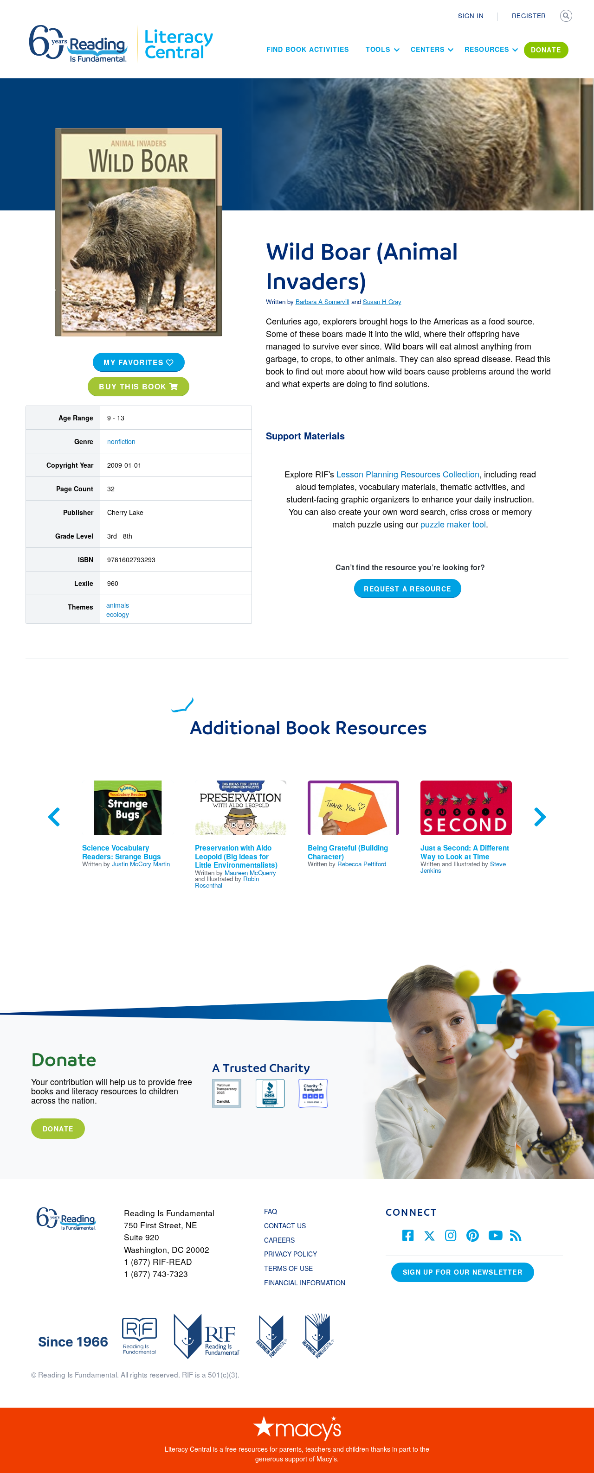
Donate (58, 1128)
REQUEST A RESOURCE (407, 588)
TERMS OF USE (293, 1268)
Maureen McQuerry (250, 872)
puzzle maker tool (453, 524)
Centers (427, 49)
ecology (117, 614)
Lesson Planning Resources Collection (407, 474)
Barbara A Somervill (322, 301)
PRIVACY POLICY (290, 1253)
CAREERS (279, 1239)
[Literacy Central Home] (178, 29)
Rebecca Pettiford (361, 863)
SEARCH (567, 17)
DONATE (546, 49)
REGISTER (529, 15)
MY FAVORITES (134, 362)
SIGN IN (471, 15)
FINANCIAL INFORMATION (304, 1282)
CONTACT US (287, 1225)
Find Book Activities (307, 49)
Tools (378, 49)
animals (117, 605)
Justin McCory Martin (141, 863)
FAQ (270, 1211)
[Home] (85, 29)
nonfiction (121, 441)
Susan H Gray (382, 301)
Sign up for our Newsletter (463, 1271)
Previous (54, 817)
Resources (487, 49)
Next (540, 817)
